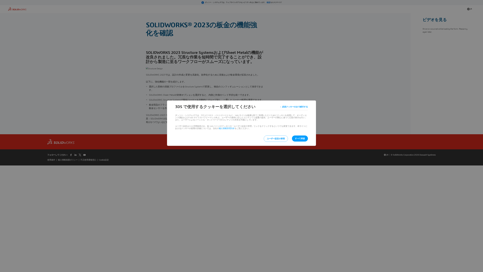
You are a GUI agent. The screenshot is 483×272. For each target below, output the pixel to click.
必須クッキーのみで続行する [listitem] (295, 107)
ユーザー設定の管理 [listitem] (276, 139)
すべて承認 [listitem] (300, 139)
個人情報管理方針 (227, 128)
